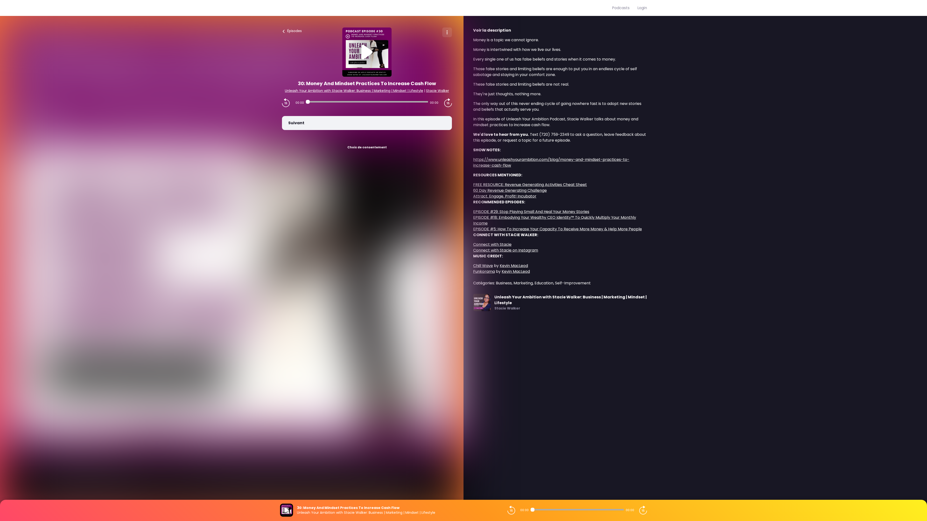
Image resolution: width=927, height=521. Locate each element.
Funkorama (484, 271)
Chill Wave (483, 265)
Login (642, 8)
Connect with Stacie (492, 244)
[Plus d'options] (447, 32)
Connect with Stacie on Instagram (505, 250)
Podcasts (621, 8)
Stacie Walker (437, 90)
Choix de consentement (367, 147)
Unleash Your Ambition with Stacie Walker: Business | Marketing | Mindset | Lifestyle (354, 90)
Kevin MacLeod (514, 265)
